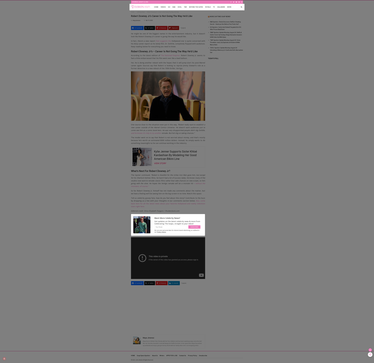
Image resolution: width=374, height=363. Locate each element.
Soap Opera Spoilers (143, 355)
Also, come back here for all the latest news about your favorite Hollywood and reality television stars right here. (168, 204)
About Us (155, 355)
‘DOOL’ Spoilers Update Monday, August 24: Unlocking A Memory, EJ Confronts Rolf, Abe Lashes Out (226, 50)
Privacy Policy (192, 355)
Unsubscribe (203, 355)
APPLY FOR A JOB (171, 355)
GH (169, 7)
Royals (208, 7)
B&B (173, 7)
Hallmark (221, 7)
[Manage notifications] (4, 358)
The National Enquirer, (170, 55)
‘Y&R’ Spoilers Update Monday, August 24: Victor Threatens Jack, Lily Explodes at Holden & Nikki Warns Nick (225, 42)
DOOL (180, 7)
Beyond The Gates (196, 7)
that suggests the (163, 41)
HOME (156, 7)
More (229, 7)
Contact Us (182, 355)
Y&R (185, 7)
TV (214, 7)
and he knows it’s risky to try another (146, 133)
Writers (162, 355)
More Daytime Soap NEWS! (220, 16)
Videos (163, 7)
